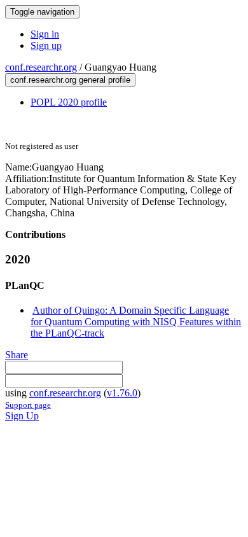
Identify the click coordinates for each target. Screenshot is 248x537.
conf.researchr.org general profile (70, 80)
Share (16, 354)
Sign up (46, 45)
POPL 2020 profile (69, 102)
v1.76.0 (122, 392)
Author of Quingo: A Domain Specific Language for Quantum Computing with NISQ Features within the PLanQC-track (136, 321)
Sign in (45, 34)
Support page (28, 405)
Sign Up (22, 415)
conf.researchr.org (41, 67)
